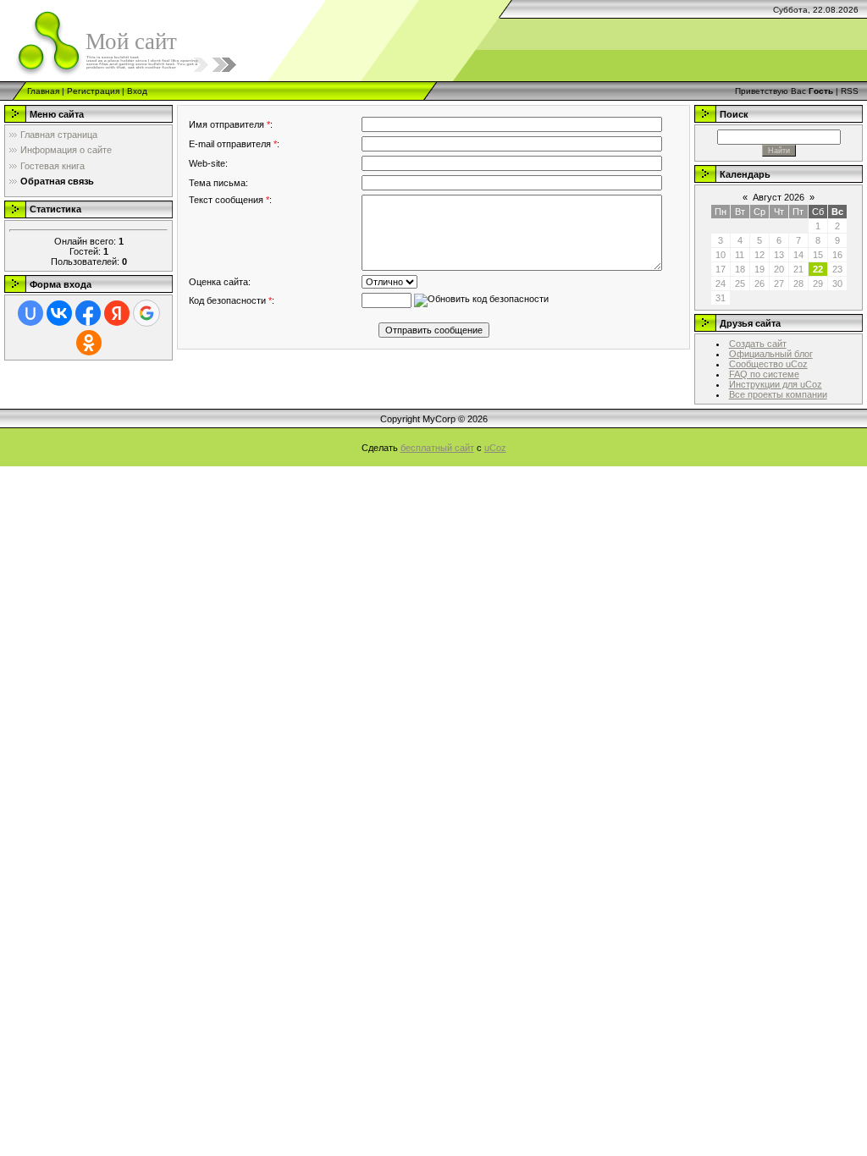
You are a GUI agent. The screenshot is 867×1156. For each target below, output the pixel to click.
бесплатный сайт (437, 448)
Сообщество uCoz (768, 364)
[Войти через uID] (30, 313)
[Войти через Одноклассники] (89, 342)
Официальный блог (771, 354)
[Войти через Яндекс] (117, 313)
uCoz (495, 448)
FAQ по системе (764, 374)
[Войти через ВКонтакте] (59, 313)
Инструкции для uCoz (775, 384)
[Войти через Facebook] (88, 313)
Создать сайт (758, 344)
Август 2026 (778, 197)
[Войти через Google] (146, 313)
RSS (850, 91)
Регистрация (93, 91)
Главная (43, 91)
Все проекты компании (778, 394)
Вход (137, 91)
